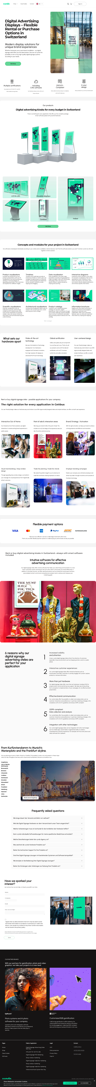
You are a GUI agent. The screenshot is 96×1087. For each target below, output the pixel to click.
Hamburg (4, 789)
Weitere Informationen (48, 1085)
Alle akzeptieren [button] (70, 1083)
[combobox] (39, 3)
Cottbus (3, 775)
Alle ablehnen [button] (84, 1083)
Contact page (77, 1054)
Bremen (3, 770)
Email (6, 904)
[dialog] (48, 1083)
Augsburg (4, 762)
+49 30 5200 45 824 (79, 1050)
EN (39, 4)
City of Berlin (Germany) (5, 765)
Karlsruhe (4, 796)
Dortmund (4, 777)
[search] (68, 4)
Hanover (4, 791)
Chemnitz (4, 773)
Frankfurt (4, 787)
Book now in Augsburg (30, 797)
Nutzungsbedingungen (25, 933)
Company (7, 898)
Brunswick (4, 768)
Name (6, 892)
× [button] (94, 1080)
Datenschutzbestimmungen (11, 933)
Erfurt (3, 784)
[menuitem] (15, 3)
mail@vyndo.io (77, 1047)
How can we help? (10, 909)
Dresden (4, 780)
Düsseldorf (4, 782)
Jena (2, 794)
